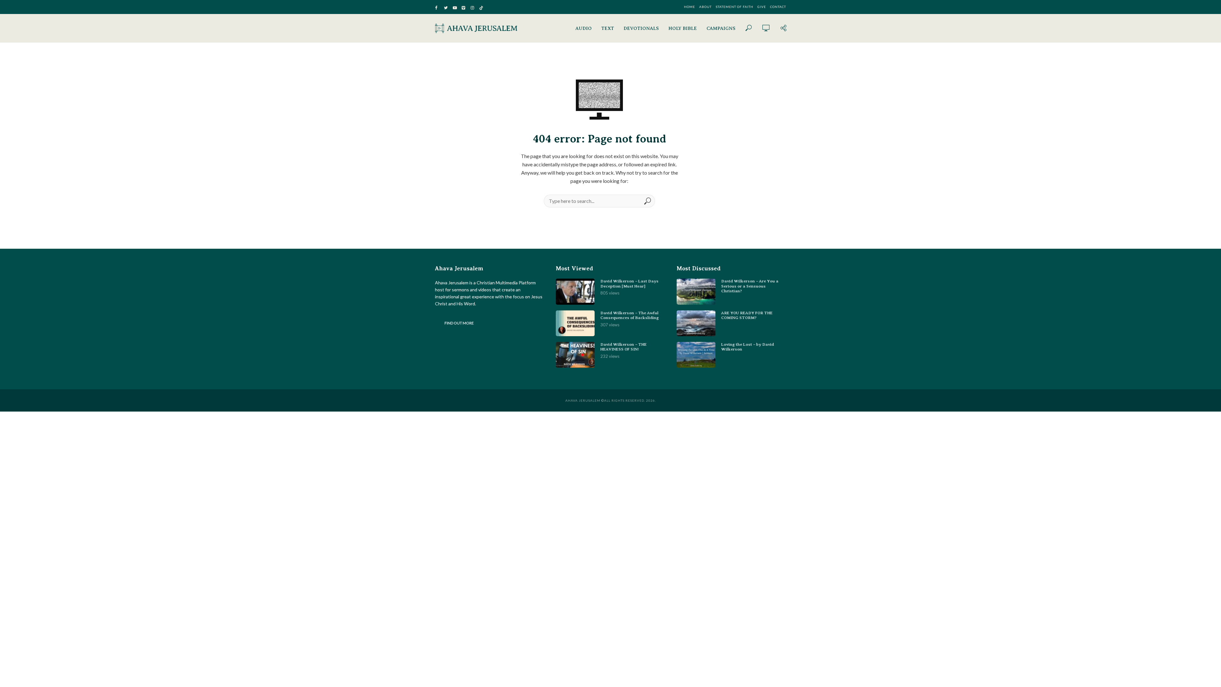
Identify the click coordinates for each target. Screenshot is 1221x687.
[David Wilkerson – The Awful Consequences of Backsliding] (575, 323)
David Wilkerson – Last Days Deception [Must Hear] (629, 283)
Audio (584, 28)
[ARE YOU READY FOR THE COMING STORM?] (696, 323)
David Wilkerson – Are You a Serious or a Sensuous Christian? (749, 286)
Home (689, 7)
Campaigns (721, 28)
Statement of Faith (734, 7)
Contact (778, 7)
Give (761, 7)
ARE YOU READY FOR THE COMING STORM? (747, 315)
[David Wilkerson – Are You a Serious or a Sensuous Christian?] (696, 291)
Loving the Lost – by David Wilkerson (747, 347)
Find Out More (459, 323)
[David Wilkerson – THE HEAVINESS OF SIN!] (575, 355)
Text (607, 28)
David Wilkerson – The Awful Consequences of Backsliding (629, 315)
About (705, 7)
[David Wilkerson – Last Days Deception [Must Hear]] (575, 291)
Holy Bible (682, 28)
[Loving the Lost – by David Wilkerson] (696, 355)
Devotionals (641, 28)
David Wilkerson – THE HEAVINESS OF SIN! (623, 347)
